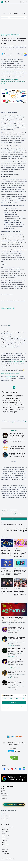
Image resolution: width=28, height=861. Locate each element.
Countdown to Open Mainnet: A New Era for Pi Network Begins (6, 591)
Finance (4, 624)
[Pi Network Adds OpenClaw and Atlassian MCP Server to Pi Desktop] (4, 631)
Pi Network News (14, 510)
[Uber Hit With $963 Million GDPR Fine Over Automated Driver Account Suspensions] (4, 685)
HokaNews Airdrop (11, 376)
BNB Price (4, 842)
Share (15, 518)
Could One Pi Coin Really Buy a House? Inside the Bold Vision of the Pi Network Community (17, 435)
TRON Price (4, 847)
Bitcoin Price (5, 829)
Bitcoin (24, 13)
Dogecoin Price (5, 844)
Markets (9, 13)
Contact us (5, 818)
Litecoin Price (5, 849)
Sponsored (11, 656)
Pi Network (5, 510)
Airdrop (10, 677)
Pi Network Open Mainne (8, 513)
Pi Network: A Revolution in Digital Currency (11, 524)
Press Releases (6, 817)
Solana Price (5, 840)
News (3, 13)
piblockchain (18, 513)
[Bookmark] (21, 54)
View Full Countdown (14, 702)
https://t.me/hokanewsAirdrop (16, 361)
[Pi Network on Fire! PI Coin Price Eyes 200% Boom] (5, 444)
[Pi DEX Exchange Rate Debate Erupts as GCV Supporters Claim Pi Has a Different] (4, 664)
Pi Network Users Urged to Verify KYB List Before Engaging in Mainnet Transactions (17, 448)
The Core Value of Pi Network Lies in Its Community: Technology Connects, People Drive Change (20, 592)
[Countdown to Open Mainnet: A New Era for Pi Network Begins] (7, 586)
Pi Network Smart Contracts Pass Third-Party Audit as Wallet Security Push (16, 639)
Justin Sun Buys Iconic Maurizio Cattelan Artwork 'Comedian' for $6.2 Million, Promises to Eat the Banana (15, 530)
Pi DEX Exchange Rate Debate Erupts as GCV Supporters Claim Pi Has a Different (16, 661)
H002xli (9, 325)
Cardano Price (5, 838)
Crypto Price (17, 13)
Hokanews (5, 2)
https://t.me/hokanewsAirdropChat (10, 373)
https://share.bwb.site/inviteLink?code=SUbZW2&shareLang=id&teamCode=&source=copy (14, 81)
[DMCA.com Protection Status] (14, 760)
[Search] (23, 2)
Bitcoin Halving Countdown (8, 827)
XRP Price (4, 833)
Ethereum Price (5, 831)
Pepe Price (4, 851)
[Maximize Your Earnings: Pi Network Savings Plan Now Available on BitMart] (20, 566)
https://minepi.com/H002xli (8, 308)
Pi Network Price (6, 836)
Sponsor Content (6, 815)
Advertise (5, 813)
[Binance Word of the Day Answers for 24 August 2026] (4, 675)
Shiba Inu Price (5, 853)
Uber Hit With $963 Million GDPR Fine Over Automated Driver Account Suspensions (16, 682)
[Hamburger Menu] (26, 2)
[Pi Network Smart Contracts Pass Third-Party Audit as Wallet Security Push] (4, 641)
